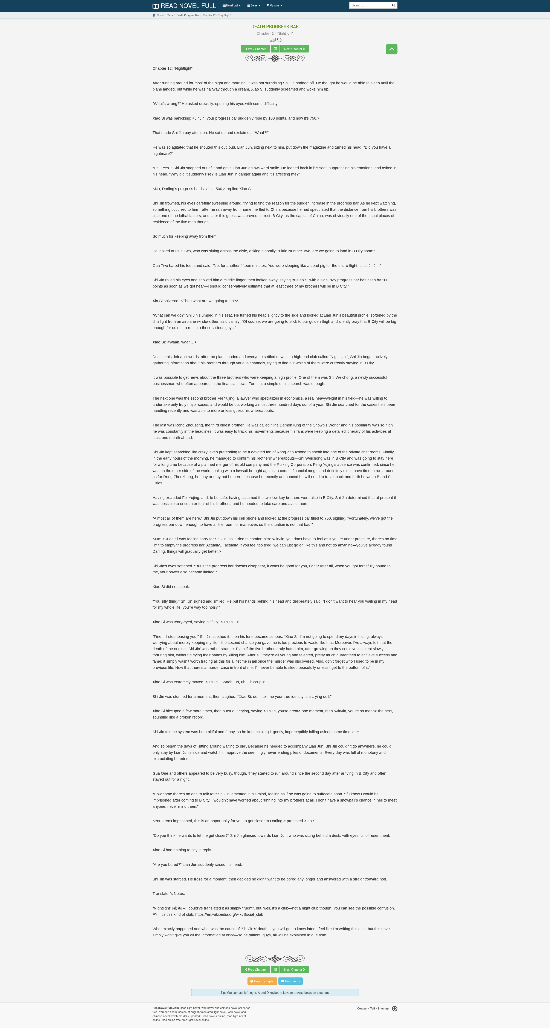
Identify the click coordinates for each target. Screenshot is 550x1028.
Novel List (232, 5)
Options (275, 5)
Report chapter (264, 981)
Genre (254, 5)
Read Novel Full (187, 6)
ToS (372, 1008)
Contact (362, 1008)
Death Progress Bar (275, 26)
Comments (292, 981)
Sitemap (383, 1008)
